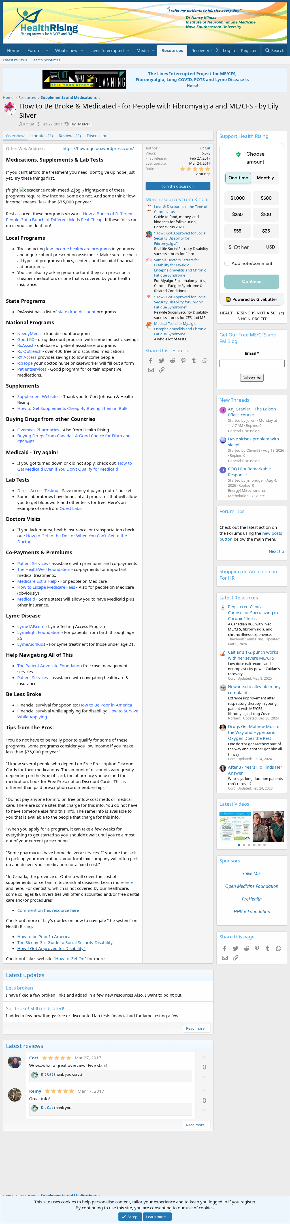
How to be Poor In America (43, 936)
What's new (66, 50)
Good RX (25, 339)
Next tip (276, 551)
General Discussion (244, 430)
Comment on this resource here (48, 910)
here (129, 882)
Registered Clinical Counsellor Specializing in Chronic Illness (253, 612)
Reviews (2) (70, 135)
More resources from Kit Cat (177, 199)
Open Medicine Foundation (251, 886)
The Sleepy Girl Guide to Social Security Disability (65, 942)
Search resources (45, 59)
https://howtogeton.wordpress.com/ (98, 148)
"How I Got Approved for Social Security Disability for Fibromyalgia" (180, 238)
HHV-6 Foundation (252, 911)
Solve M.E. (252, 873)
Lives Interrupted (107, 50)
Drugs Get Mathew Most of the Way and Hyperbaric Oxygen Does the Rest (254, 732)
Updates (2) (41, 135)
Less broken (19, 987)
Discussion (97, 135)
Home (13, 50)
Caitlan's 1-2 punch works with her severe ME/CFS (253, 655)
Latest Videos (234, 804)
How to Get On (69, 958)
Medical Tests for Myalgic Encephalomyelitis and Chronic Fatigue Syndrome (180, 328)
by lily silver (81, 124)
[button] (47, 50)
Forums (34, 50)
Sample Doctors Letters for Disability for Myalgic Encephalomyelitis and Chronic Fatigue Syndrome (180, 267)
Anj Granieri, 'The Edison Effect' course (252, 412)
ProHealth (252, 899)
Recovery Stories (207, 50)
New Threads (234, 400)
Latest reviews (15, 59)
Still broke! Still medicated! (35, 1008)
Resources (172, 50)
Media (143, 50)
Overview (15, 135)
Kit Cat (28, 124)
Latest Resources (238, 597)
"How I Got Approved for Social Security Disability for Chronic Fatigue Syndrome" (180, 302)
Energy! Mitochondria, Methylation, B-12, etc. (247, 493)
